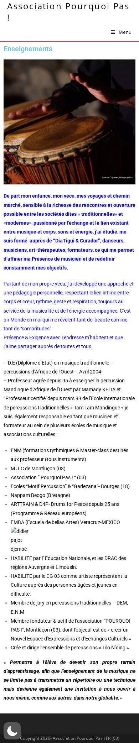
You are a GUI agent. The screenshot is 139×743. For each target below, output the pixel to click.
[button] (12, 730)
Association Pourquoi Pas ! (68, 11)
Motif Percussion (46, 486)
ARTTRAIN (22, 504)
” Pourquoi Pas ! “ (57, 477)
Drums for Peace (69, 504)
